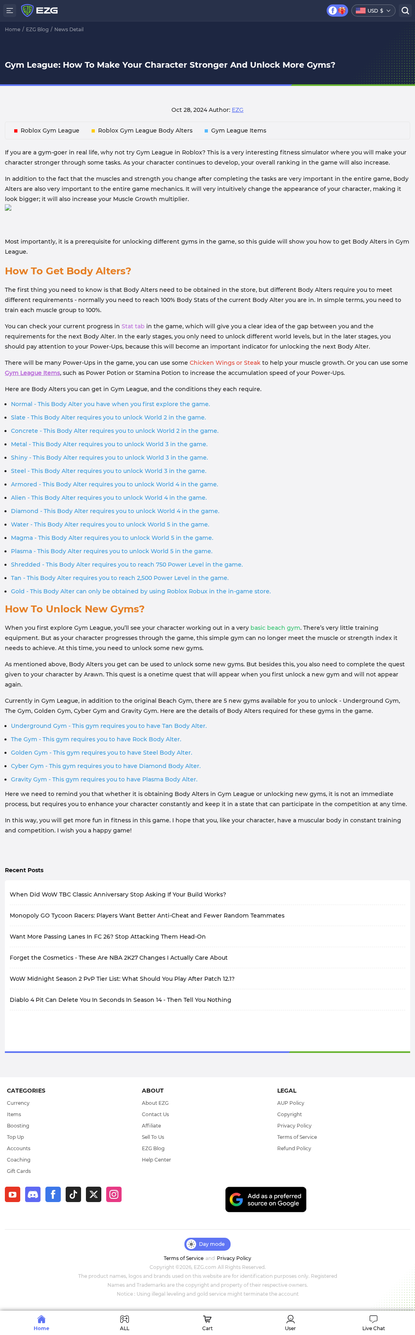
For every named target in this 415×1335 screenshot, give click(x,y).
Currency (18, 1103)
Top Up (15, 1137)
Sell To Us (153, 1137)
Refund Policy (294, 1148)
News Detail (68, 29)
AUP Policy (290, 1103)
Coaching (18, 1160)
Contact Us (155, 1114)
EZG (238, 109)
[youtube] (15, 1202)
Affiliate (151, 1126)
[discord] (35, 1202)
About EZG (155, 1103)
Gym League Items (238, 130)
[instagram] (116, 1202)
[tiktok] (76, 1202)
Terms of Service (297, 1137)
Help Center (156, 1160)
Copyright (289, 1114)
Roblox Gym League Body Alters (145, 130)
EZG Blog (37, 29)
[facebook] (55, 1202)
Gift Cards (19, 1171)
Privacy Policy (294, 1126)
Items (14, 1114)
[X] (96, 1202)
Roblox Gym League (50, 130)
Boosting (18, 1126)
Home (12, 29)
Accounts (18, 1148)
